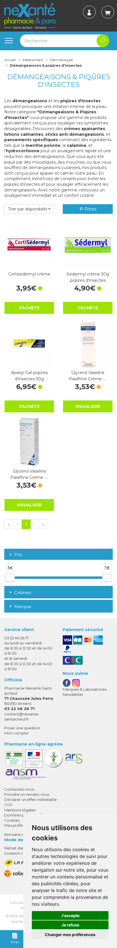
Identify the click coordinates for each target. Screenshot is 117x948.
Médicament (33, 60)
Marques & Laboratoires (84, 689)
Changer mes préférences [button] (70, 934)
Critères (22, 592)
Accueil (10, 60)
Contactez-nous (19, 789)
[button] (29, 209)
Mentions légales (19, 810)
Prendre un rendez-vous (26, 794)
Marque (22, 606)
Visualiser (87, 406)
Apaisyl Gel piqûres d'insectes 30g (29, 375)
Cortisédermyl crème (29, 274)
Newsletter (73, 694)
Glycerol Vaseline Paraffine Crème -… (88, 375)
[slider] (10, 578)
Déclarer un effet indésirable (30, 799)
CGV (8, 804)
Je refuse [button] (70, 924)
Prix (18, 554)
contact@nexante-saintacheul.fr (21, 716)
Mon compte (16, 733)
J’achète (29, 307)
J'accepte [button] (70, 915)
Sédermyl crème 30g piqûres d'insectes (88, 277)
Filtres (89, 209)
